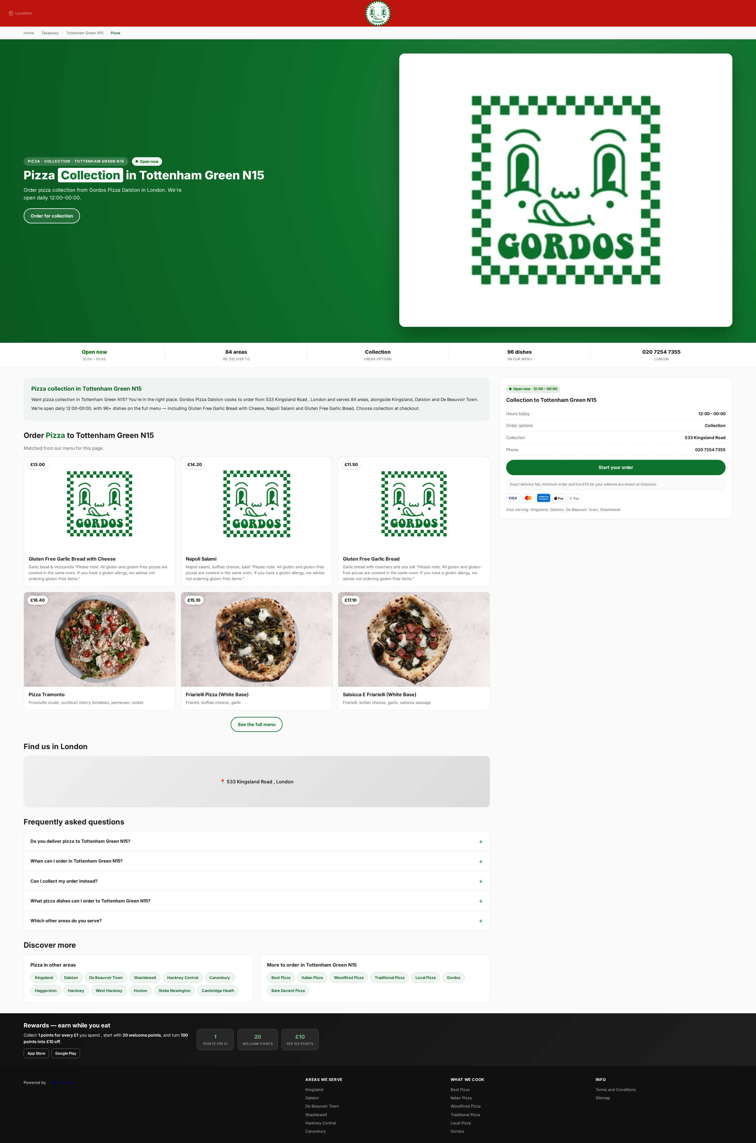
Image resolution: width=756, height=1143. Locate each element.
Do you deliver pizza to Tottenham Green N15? (80, 841)
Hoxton (140, 990)
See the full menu (257, 724)
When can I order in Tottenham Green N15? (76, 861)
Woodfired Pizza (349, 977)
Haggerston (46, 990)
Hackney (76, 990)
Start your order (616, 467)
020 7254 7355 (661, 352)
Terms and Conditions (616, 1089)
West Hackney (109, 990)
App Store (36, 1053)
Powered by (35, 1082)
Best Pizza (280, 977)
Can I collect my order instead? (63, 881)
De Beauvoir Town (106, 977)
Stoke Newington (174, 990)
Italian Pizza (312, 977)
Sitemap (603, 1097)
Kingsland (44, 977)
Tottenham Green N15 (84, 33)
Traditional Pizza (389, 977)
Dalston (71, 977)
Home (29, 33)
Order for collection (52, 216)
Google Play (65, 1053)
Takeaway (50, 33)
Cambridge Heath (218, 990)
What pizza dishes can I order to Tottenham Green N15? (90, 901)
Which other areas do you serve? (66, 920)
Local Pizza (426, 977)
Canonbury (219, 977)
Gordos (453, 977)
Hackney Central (182, 977)
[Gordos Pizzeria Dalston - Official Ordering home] (378, 13)
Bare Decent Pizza (288, 990)
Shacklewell (145, 977)
